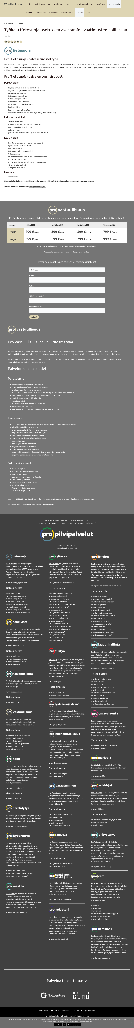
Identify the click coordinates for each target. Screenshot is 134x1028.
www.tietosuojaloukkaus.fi (16, 599)
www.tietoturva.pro (13, 593)
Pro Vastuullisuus (55, 4)
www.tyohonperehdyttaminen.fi (103, 632)
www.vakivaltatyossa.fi (100, 621)
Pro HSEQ (29, 13)
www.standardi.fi (97, 682)
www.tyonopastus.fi (56, 621)
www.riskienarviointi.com (58, 602)
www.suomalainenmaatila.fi (16, 913)
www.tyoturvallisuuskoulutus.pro (61, 864)
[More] (21, 42)
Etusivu (29, 4)
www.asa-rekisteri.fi (56, 637)
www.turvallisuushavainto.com (102, 602)
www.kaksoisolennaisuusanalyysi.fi (104, 914)
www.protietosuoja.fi (37, 187)
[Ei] (131, 1022)
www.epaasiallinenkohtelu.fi (101, 624)
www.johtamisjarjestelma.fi (67, 548)
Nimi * (31, 276)
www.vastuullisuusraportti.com (17, 744)
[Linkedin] (11, 42)
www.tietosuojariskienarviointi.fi (18, 610)
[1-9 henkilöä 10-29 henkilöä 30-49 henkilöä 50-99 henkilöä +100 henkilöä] (67, 269)
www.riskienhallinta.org (14, 692)
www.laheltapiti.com (98, 605)
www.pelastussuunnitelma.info (60, 593)
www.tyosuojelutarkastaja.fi (59, 613)
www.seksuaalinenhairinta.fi (101, 599)
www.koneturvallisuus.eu (15, 702)
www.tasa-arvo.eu (98, 627)
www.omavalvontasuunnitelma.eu (104, 745)
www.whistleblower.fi (14, 741)
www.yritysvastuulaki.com (101, 916)
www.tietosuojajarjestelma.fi (16, 583)
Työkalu (79, 13)
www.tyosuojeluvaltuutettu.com (61, 629)
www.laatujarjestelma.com (101, 679)
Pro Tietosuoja (114, 4)
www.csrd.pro (96, 905)
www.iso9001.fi (97, 684)
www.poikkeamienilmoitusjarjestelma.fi (106, 586)
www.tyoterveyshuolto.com (59, 599)
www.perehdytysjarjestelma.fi (17, 826)
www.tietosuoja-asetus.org (16, 596)
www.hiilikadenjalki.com (57, 776)
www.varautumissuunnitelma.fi (60, 814)
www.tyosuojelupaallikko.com (60, 615)
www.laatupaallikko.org (100, 698)
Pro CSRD (68, 4)
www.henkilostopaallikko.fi (16, 662)
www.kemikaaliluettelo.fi (58, 596)
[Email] (18, 42)
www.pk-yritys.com (98, 825)
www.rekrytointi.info (13, 664)
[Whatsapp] (15, 42)
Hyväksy (58, 1025)
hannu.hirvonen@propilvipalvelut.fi (83, 523)
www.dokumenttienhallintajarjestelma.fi (106, 820)
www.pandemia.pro (56, 820)
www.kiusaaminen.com (99, 607)
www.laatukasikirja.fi (99, 701)
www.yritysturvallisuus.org (101, 867)
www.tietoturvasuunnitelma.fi (17, 876)
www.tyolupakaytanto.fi (57, 725)
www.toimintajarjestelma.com (102, 704)
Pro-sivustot (41, 13)
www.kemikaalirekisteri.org (101, 958)
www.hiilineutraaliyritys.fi (58, 774)
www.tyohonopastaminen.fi (101, 635)
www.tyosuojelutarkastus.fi (59, 607)
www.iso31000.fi (97, 696)
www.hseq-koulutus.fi (57, 866)
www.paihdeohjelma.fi (57, 632)
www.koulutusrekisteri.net (58, 624)
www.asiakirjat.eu (97, 809)
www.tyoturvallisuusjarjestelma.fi (61, 583)
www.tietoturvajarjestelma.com (103, 693)
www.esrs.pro (96, 908)
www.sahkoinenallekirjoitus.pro (60, 899)
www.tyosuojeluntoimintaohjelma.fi (62, 604)
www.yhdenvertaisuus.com (101, 629)
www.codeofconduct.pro (15, 749)
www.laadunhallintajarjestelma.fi (103, 668)
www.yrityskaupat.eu (99, 822)
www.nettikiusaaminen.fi (100, 610)
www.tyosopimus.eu (13, 656)
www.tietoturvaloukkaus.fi (16, 601)
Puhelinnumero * (35, 306)
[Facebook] (5, 42)
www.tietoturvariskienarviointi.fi (18, 613)
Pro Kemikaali (96, 936)
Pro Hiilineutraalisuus (84, 4)
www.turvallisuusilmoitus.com (60, 626)
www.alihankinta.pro (13, 799)
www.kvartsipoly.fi (55, 640)
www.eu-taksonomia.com (100, 919)
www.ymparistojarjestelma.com (103, 687)
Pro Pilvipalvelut (67, 13)
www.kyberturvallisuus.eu (15, 871)
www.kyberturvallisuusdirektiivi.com (19, 873)
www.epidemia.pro (55, 817)
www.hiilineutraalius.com (58, 763)
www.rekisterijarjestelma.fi (58, 939)
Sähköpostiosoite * (36, 296)
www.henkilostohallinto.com (16, 659)
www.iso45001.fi (97, 690)
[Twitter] (8, 42)
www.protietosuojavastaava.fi (17, 604)
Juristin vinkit (40, 4)
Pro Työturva (100, 4)
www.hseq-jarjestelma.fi (15, 788)
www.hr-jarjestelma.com (15, 646)
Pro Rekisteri (53, 917)
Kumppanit (53, 13)
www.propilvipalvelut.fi (67, 545)
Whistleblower (13, 4)
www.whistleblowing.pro (15, 738)
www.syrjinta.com (98, 618)
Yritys (31, 286)
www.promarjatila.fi (98, 776)
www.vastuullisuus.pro (14, 746)
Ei (64, 1025)
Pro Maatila (10, 894)
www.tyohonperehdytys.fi (58, 618)
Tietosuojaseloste (74, 1025)
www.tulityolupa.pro (56, 692)
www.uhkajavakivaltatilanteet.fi (103, 616)
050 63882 (65, 523)
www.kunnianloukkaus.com (101, 613)
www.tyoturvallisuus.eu (57, 635)
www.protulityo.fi (55, 682)
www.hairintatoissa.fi (99, 596)
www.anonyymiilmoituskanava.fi (44, 504)
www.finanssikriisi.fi (56, 823)
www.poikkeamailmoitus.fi (16, 607)
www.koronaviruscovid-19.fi (59, 826)
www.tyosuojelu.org (56, 610)
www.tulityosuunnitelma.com (59, 695)
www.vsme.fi (96, 911)
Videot (88, 13)
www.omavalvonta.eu (99, 748)
